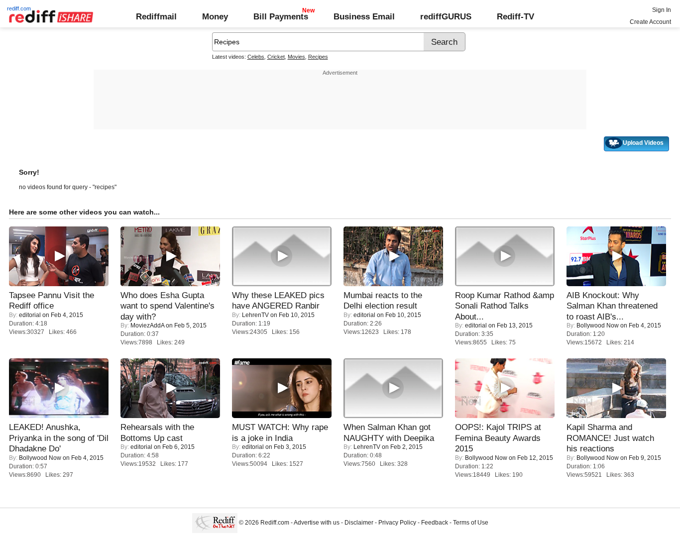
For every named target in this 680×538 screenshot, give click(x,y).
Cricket (276, 57)
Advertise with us (317, 522)
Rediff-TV (515, 16)
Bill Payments (280, 16)
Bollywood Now (597, 325)
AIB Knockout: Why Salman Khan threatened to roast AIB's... (612, 306)
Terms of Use (470, 522)
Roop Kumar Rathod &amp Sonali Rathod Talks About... (504, 306)
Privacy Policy (397, 522)
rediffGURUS (445, 16)
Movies (296, 57)
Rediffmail (156, 16)
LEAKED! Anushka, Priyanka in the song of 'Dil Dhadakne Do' (59, 438)
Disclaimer (358, 522)
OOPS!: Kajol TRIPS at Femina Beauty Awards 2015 (498, 438)
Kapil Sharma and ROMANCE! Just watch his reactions (610, 438)
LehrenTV (255, 315)
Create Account (650, 21)
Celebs (255, 57)
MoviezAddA (147, 325)
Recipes (318, 57)
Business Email (364, 16)
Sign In (661, 9)
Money (215, 16)
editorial (30, 315)
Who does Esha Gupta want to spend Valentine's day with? (167, 306)
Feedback (434, 522)
